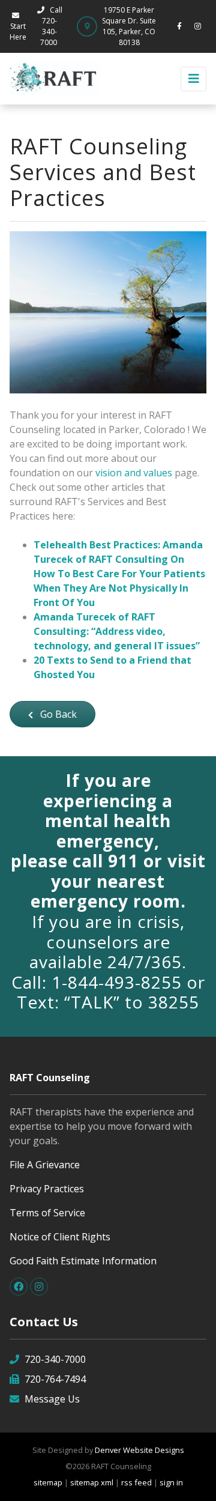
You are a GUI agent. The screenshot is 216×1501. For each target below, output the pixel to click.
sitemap (48, 1482)
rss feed (136, 1482)
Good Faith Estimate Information (83, 1260)
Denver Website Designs (139, 1450)
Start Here (18, 31)
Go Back (57, 714)
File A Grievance (45, 1164)
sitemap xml (91, 1482)
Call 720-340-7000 (51, 26)
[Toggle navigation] (193, 79)
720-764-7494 (55, 1379)
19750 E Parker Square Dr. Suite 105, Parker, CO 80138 (129, 26)
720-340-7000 (55, 1359)
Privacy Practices (47, 1188)
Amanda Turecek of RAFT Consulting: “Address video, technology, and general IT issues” (117, 631)
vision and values (133, 472)
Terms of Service (47, 1212)
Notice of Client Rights (60, 1236)
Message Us (52, 1398)
